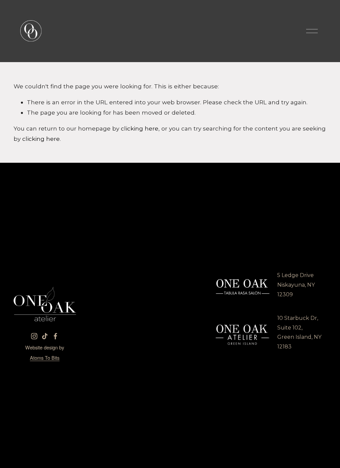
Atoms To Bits (44, 357)
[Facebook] (55, 336)
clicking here (139, 128)
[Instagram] (34, 336)
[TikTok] (45, 336)
